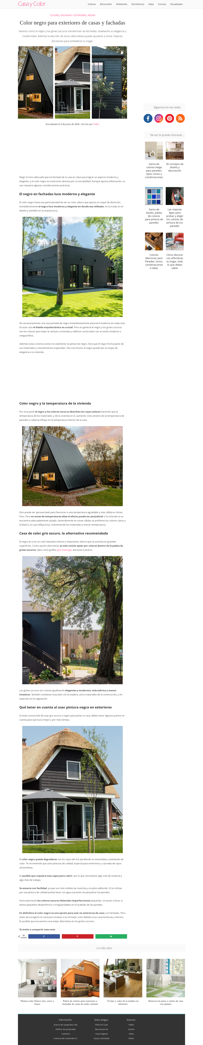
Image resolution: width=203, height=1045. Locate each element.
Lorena (131, 1029)
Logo (32, 4)
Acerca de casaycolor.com (65, 1024)
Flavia (131, 1038)
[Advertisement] (72, 150)
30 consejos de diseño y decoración (174, 167)
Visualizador (176, 4)
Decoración (106, 4)
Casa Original (101, 1033)
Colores (92, 4)
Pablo (96, 124)
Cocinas (162, 4)
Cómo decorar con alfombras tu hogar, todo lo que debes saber (174, 261)
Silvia (131, 1033)
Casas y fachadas (102, 1038)
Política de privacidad (66, 1029)
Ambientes (121, 4)
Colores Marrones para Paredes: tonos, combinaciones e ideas (154, 261)
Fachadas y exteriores (74, 15)
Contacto (66, 1033)
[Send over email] (111, 936)
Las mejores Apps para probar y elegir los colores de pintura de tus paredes (174, 218)
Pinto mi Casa (101, 1024)
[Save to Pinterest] (77, 936)
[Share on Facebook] (44, 936)
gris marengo (64, 549)
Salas (151, 4)
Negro (91, 15)
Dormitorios (137, 4)
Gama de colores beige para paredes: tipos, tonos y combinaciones (154, 170)
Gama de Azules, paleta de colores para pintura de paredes (154, 216)
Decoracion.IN (101, 1029)
